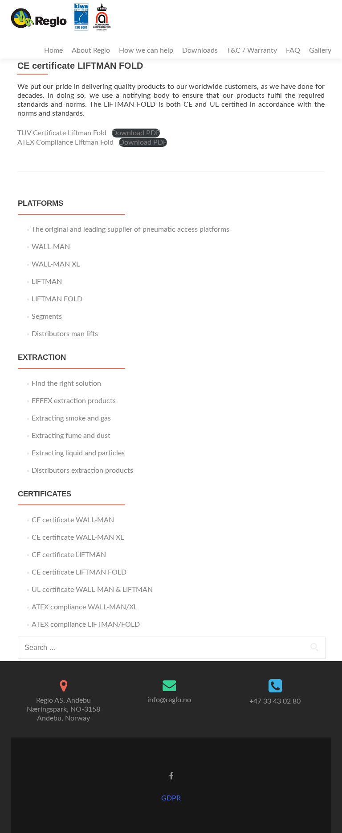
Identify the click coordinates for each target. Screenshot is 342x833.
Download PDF (136, 133)
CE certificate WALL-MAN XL (78, 537)
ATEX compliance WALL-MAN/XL (84, 607)
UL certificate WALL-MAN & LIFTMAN (92, 589)
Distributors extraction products (82, 470)
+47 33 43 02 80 (275, 701)
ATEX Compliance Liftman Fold (65, 142)
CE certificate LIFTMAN (69, 554)
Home (53, 50)
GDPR (171, 798)
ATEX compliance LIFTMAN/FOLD (86, 624)
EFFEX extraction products (74, 400)
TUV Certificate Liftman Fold (61, 133)
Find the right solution (66, 383)
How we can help (146, 50)
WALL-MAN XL (56, 264)
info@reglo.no (169, 700)
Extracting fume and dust (71, 435)
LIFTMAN (47, 281)
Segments (47, 316)
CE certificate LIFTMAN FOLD (79, 572)
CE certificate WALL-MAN (73, 520)
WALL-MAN (51, 246)
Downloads (200, 50)
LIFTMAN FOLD (57, 299)
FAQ (293, 50)
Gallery (320, 50)
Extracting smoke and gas (71, 418)
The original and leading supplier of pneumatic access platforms (130, 229)
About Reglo (91, 50)
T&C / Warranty (252, 50)
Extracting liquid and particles (78, 453)
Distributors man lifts (65, 333)
